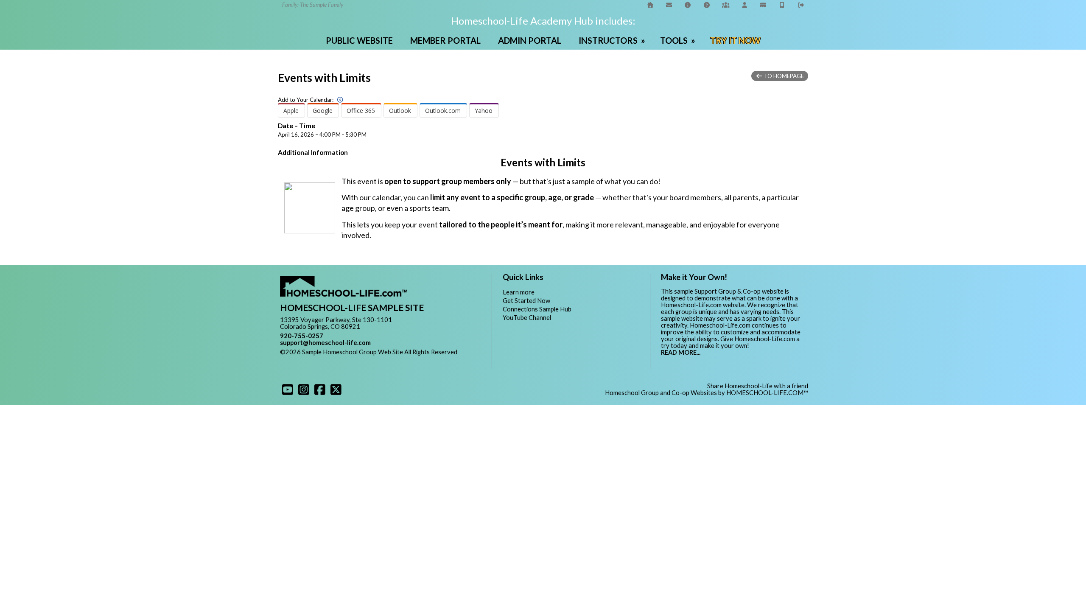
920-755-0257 (301, 335)
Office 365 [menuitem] (361, 111)
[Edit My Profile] (744, 4)
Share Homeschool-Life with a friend (757, 386)
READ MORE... (680, 352)
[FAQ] (688, 4)
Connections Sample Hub (537, 309)
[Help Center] (707, 4)
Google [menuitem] (323, 111)
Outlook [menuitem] (400, 111)
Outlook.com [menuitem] (443, 111)
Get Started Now (526, 300)
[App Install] (782, 4)
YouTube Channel (527, 317)
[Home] (650, 4)
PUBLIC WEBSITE (359, 40)
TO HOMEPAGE (783, 76)
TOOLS (678, 40)
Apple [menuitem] (291, 111)
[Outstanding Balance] (763, 4)
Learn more (519, 292)
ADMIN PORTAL (529, 40)
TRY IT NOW (735, 40)
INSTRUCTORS (613, 40)
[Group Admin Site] (726, 4)
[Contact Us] (669, 4)
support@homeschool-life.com (325, 342)
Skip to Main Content (315, 358)
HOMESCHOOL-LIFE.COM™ (767, 392)
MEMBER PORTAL (445, 40)
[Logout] (801, 4)
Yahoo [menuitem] (484, 111)
